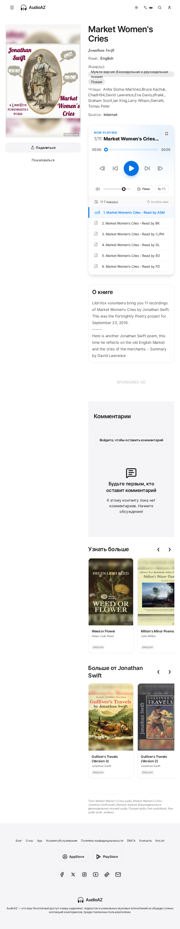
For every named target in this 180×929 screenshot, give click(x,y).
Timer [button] (146, 189)
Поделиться (45, 148)
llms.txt (159, 840)
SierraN (156, 100)
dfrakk (158, 95)
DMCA (131, 840)
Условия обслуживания (61, 840)
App (39, 840)
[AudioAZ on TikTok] (107, 874)
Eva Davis (143, 95)
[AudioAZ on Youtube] (95, 874)
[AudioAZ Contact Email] (118, 874)
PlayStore (110, 857)
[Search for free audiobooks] (160, 7)
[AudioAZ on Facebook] (62, 874)
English (106, 58)
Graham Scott (100, 100)
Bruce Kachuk (153, 89)
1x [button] (159, 189)
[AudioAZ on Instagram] (84, 874)
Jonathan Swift (101, 50)
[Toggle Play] (131, 168)
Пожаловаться (43, 160)
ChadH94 (96, 95)
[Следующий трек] (160, 168)
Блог (19, 840)
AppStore (76, 857)
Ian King (120, 100)
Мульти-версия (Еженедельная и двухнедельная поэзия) (129, 74)
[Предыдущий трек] (102, 168)
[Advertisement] (131, 382)
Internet (110, 114)
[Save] (166, 133)
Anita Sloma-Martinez (122, 89)
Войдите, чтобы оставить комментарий (131, 440)
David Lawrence (120, 95)
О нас (29, 840)
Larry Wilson (139, 100)
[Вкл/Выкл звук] (97, 189)
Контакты (145, 840)
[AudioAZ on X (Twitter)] (73, 874)
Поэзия (96, 82)
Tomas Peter (99, 106)
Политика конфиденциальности (102, 840)
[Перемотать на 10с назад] (115, 168)
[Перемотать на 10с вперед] (147, 168)
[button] (12, 7)
